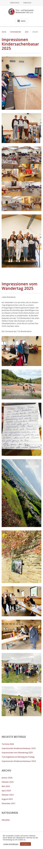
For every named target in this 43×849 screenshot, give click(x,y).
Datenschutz (14, 3)
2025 (26, 32)
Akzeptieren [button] (25, 844)
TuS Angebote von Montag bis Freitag (18, 757)
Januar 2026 (7, 777)
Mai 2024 (6, 786)
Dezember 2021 (8, 803)
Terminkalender (15, 32)
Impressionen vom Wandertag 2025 (19, 286)
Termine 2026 (8, 744)
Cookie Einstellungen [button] (10, 844)
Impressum (27, 3)
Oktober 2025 (8, 782)
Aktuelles (6, 820)
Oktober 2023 (8, 794)
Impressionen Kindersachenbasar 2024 (19, 761)
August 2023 (7, 799)
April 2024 (6, 790)
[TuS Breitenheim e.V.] (21, 11)
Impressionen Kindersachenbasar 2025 (20, 44)
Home (4, 32)
